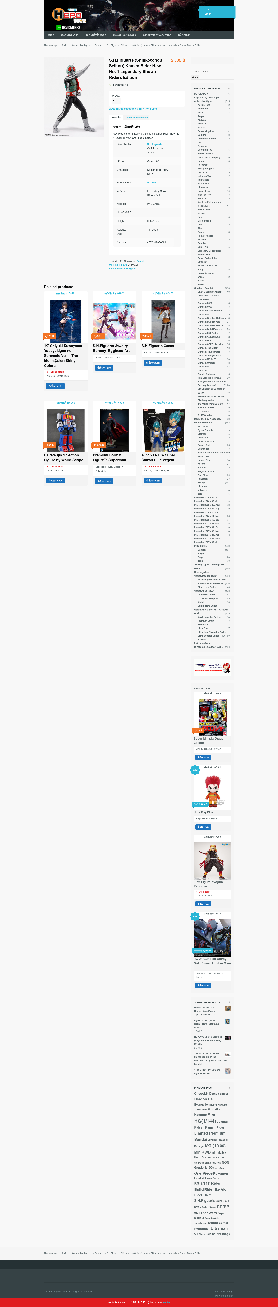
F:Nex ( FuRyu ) (206, 153)
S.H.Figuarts (154, 144)
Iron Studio (203, 179)
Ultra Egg (203, 628)
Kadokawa (203, 183)
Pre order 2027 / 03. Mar (206, 531)
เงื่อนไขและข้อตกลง (124, 35)
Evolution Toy (205, 149)
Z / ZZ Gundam (205, 415)
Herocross (203, 164)
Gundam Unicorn (206, 362)
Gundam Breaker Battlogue (212, 317)
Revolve (202, 243)
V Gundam (203, 411)
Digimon (202, 433)
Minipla (201, 602)
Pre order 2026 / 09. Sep (206, 508)
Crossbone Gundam (208, 295)
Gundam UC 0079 (207, 359)
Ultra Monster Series (208, 635)
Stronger (202, 261)
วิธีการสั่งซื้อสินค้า (96, 35)
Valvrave (202, 489)
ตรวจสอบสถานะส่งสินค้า (157, 35)
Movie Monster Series (209, 617)
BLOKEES (203, 426)
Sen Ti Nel (203, 246)
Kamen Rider (116, 268)
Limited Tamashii (218, 1140)
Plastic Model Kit (203, 422)
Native (201, 213)
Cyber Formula (205, 430)
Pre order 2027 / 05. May (207, 538)
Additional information (136, 117)
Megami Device (206, 471)
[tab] (116, 117)
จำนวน (116, 96)
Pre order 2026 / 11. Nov (207, 516)
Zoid (200, 493)
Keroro (201, 463)
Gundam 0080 (205, 303)
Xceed (201, 284)
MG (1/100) (215, 1146)
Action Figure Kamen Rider (212, 579)
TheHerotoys (50, 45)
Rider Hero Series (207, 587)
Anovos (202, 119)
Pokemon (203, 478)
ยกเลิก (166, 1302)
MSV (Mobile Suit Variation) (212, 381)
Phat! (200, 224)
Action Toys (204, 104)
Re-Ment (202, 239)
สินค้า (50, 35)
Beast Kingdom (206, 131)
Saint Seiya (209, 1207)
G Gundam (203, 299)
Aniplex (202, 116)
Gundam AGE (205, 314)
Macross (202, 467)
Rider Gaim (203, 1195)
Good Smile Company (209, 157)
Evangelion (203, 448)
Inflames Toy (204, 175)
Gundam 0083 (205, 306)
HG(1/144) (205, 1120)
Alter (49, 375)
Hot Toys (202, 172)
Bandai (98, 45)
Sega (200, 557)
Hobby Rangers (206, 168)
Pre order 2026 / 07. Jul (206, 501)
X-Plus (201, 280)
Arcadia (202, 123)
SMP (197, 1213)
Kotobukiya (204, 190)
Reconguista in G (207, 385)
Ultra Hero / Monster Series (212, 632)
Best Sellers (202, 688)
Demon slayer (218, 1093)
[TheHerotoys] (65, 15)
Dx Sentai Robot (206, 594)
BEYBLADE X (201, 93)
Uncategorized (201, 572)
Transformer (200, 1222)
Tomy (200, 269)
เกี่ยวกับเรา (184, 35)
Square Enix (204, 254)
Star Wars (209, 1212)
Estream (202, 145)
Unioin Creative (206, 273)
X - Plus (202, 639)
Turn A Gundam (206, 407)
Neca (200, 217)
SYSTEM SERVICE (207, 265)
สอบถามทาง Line (146, 108)
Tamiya (201, 482)
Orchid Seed (204, 220)
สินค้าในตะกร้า (69, 35)
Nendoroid (214, 1162)
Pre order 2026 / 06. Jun (206, 497)
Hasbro (201, 160)
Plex (200, 228)
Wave (201, 276)
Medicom (202, 198)
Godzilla (214, 1109)
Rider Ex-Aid (215, 1189)
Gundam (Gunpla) (203, 288)
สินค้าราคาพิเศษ (202, 643)
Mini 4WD (202, 1152)
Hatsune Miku (204, 1114)
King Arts (203, 187)
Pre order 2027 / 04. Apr (206, 534)
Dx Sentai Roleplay (208, 598)
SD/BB (223, 1207)
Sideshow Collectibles (209, 250)
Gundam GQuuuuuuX (209, 336)
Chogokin (201, 1093)
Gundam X (203, 370)
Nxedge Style (218, 1168)
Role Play (203, 624)
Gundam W (203, 366)
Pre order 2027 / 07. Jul (206, 542)
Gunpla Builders (206, 374)
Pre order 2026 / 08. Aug (207, 504)
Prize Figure (200, 545)
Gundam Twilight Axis (209, 355)
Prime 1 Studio (205, 235)
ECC (200, 142)
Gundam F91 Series (208, 332)
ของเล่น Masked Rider (205, 575)
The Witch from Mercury (210, 403)
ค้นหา (195, 77)
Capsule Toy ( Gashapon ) (208, 97)
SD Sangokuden (206, 400)
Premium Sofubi (206, 620)
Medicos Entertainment (210, 202)
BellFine (202, 134)
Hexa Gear (203, 456)
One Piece (203, 475)
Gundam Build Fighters (210, 329)
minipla (216, 1152)
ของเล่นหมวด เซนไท (204, 590)
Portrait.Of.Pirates (203, 1178)
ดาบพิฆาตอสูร (221, 1234)
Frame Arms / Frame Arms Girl (214, 452)
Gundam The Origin (208, 347)
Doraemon (203, 437)
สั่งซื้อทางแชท (55, 386)
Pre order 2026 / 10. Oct (206, 512)
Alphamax (203, 108)
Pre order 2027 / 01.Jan (206, 523)
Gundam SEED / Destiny (210, 344)
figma (213, 1104)
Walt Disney (199, 1234)
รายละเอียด (116, 117)
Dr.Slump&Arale (206, 441)
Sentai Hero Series (208, 605)
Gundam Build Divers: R (210, 325)
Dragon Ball (204, 445)
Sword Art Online (212, 1218)
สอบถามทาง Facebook (122, 108)
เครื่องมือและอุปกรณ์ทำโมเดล (208, 646)
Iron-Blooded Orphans (209, 377)
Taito (200, 560)
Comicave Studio (207, 138)
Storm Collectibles (207, 258)
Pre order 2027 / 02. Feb (206, 527)
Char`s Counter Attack (210, 291)
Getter (204, 1109)
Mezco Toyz (204, 209)
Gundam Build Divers (209, 321)
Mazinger (199, 1146)
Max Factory (204, 194)
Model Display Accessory (207, 418)
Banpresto (203, 549)
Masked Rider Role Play (210, 583)
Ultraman (202, 486)
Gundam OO (204, 340)
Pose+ (201, 232)
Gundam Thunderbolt (209, 351)
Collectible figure (81, 45)
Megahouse (204, 205)
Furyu (201, 553)
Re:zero (217, 1178)
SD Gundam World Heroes (211, 396)
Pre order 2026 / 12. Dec (207, 519)
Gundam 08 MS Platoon (210, 310)
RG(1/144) (202, 1183)
